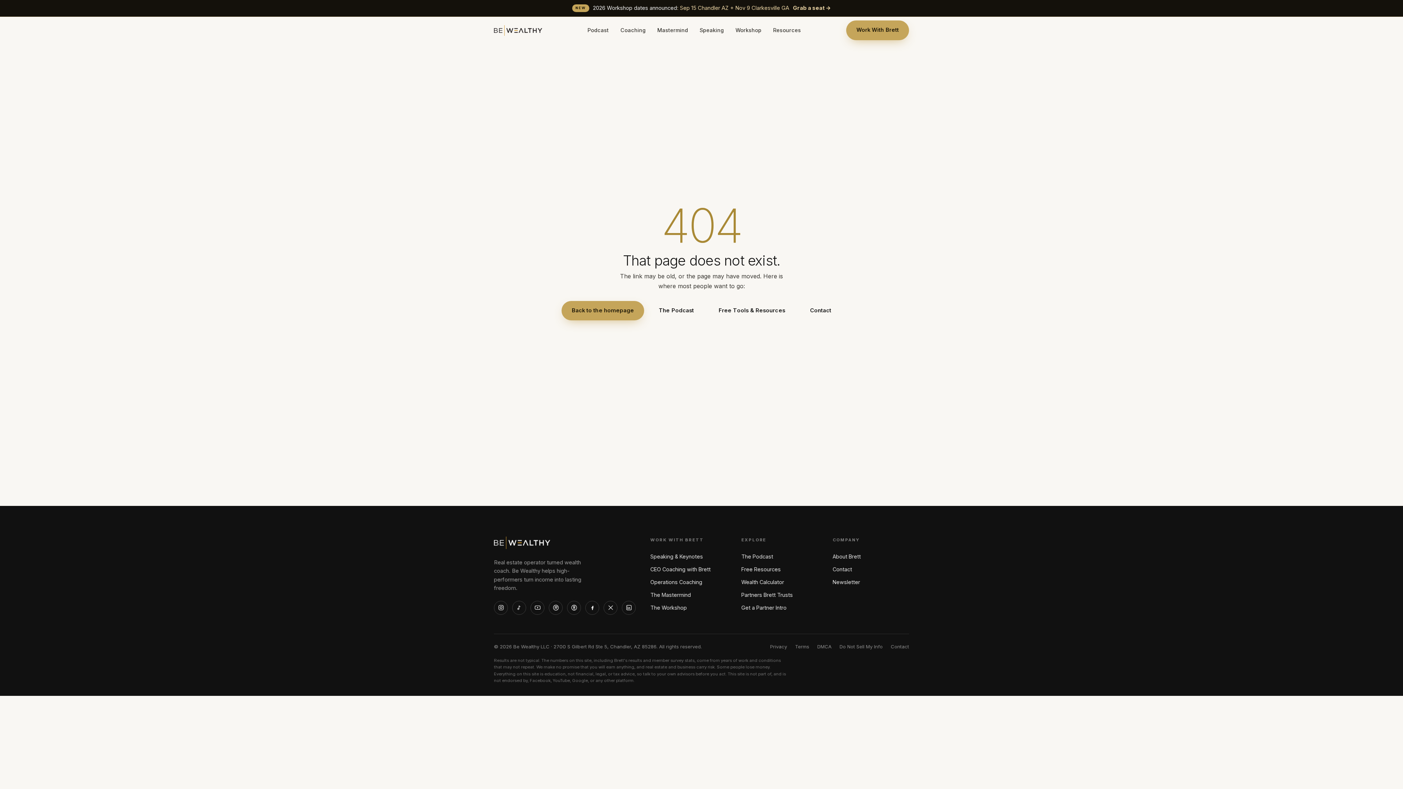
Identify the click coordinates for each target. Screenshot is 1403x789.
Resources (787, 30)
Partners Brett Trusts (767, 595)
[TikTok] (519, 608)
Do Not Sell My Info (861, 646)
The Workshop (668, 608)
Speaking (712, 30)
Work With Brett (877, 30)
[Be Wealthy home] (518, 30)
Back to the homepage (603, 310)
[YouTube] (537, 608)
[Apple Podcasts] (574, 608)
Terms (802, 646)
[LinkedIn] (629, 608)
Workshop (748, 30)
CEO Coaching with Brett (680, 569)
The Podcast (676, 310)
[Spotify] (556, 608)
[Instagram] (501, 608)
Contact (821, 310)
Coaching (633, 30)
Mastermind (672, 30)
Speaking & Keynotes (676, 556)
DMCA (824, 646)
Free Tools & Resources (752, 310)
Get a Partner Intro (764, 608)
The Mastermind (670, 595)
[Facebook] (592, 608)
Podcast (598, 30)
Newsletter (846, 582)
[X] (610, 608)
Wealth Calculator (762, 582)
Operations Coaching (676, 582)
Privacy (778, 646)
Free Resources (761, 569)
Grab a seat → (812, 8)
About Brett (847, 556)
